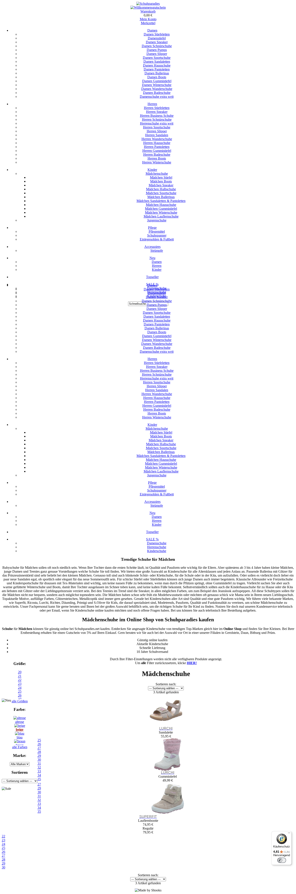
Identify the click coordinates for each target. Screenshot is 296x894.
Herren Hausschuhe (156, 143)
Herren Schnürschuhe (157, 119)
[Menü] (289, 833)
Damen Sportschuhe (157, 57)
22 (19, 680)
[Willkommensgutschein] (148, 7)
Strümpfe (156, 250)
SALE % (152, 539)
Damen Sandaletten (156, 61)
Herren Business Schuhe (157, 115)
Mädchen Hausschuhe (161, 205)
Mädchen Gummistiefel (161, 208)
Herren (152, 104)
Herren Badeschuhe (156, 154)
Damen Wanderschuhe (156, 89)
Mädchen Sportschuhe (161, 193)
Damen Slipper (156, 54)
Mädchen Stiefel (161, 177)
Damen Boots (156, 77)
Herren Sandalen (156, 135)
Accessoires (152, 246)
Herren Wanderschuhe (156, 139)
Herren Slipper (157, 131)
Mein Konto (148, 19)
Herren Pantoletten (156, 147)
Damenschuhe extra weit (157, 96)
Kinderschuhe (156, 551)
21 (19, 676)
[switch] (281, 860)
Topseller (152, 277)
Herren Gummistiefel (156, 150)
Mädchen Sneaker (161, 185)
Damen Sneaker (157, 42)
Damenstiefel (157, 38)
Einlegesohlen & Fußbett (157, 239)
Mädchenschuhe (157, 173)
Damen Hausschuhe (157, 65)
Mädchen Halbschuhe (161, 189)
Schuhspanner (156, 235)
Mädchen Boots (161, 181)
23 (19, 684)
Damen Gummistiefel (156, 81)
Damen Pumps (157, 50)
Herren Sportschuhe (156, 127)
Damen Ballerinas (157, 73)
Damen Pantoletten (157, 69)
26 (3, 852)
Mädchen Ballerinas (161, 197)
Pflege (152, 227)
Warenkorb (148, 11)
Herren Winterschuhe (156, 162)
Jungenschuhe (156, 220)
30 (3, 867)
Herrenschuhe (156, 547)
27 (3, 855)
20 (19, 672)
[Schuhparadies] (148, 3)
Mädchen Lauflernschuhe (161, 216)
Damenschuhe (156, 543)
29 (3, 863)
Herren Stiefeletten (156, 108)
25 (19, 691)
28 (3, 859)
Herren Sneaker (157, 112)
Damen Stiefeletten (157, 34)
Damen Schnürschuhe (157, 46)
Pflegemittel (157, 231)
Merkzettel (148, 23)
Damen (152, 30)
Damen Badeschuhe (157, 93)
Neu (152, 258)
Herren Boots (157, 158)
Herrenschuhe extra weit (156, 123)
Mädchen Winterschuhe (161, 212)
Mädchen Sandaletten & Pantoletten (161, 201)
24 (19, 687)
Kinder (152, 169)
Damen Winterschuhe (156, 85)
